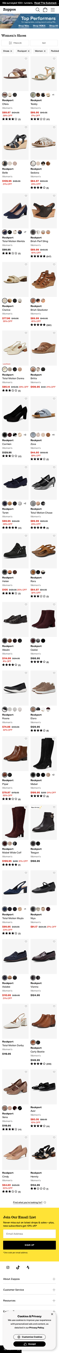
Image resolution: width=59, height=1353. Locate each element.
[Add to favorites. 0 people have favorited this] (26, 59)
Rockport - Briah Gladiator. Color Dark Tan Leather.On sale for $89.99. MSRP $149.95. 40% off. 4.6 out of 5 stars (44, 294)
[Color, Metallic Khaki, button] (43, 232)
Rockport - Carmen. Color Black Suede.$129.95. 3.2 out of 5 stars (15, 428)
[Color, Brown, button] (48, 163)
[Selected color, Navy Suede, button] (4, 909)
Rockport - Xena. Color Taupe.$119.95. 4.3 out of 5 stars (15, 1100)
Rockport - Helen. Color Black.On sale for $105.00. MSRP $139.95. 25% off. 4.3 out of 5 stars (15, 565)
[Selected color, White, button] (33, 163)
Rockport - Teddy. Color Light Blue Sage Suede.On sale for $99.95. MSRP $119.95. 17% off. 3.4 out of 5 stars (44, 88)
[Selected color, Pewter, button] (33, 503)
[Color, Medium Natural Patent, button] (9, 503)
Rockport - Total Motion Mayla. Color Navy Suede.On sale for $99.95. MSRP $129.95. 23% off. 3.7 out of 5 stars (15, 902)
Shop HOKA (39, 25)
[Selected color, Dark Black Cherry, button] (33, 977)
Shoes (6, 51)
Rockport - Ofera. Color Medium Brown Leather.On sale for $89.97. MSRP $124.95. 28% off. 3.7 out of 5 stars (15, 88)
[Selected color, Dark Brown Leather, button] (33, 843)
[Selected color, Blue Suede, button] (33, 434)
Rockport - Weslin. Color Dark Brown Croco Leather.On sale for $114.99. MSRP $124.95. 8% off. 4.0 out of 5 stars (15, 634)
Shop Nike (23, 25)
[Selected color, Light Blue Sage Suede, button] (33, 94)
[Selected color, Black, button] (4, 572)
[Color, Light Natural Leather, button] (19, 909)
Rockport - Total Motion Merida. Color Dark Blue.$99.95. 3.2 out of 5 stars (15, 225)
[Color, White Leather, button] (43, 709)
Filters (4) (18, 43)
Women (39, 51)
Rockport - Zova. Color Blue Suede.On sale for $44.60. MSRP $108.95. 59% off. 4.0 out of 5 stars (44, 428)
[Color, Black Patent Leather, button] (9, 232)
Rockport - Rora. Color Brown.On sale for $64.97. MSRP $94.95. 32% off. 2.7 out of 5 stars (44, 565)
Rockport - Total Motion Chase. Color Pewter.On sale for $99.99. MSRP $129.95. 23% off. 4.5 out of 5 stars (44, 497)
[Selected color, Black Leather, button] (4, 163)
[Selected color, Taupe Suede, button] (33, 709)
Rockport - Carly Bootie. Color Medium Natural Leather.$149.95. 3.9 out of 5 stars (44, 1035)
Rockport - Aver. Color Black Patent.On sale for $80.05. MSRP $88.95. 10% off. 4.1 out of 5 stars (44, 1100)
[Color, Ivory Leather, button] (38, 369)
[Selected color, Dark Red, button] (4, 843)
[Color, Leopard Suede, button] (38, 94)
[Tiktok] (17, 1267)
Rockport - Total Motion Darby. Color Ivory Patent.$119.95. (15, 1035)
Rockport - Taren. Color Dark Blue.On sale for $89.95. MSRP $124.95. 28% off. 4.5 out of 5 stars (15, 497)
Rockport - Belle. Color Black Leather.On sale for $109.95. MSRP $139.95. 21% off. (15, 157)
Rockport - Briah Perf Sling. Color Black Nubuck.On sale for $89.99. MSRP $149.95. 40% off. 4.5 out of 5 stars (44, 225)
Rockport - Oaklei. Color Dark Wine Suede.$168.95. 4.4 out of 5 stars (44, 634)
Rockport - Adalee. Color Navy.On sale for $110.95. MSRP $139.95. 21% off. (15, 969)
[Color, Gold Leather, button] (43, 434)
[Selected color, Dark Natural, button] (4, 774)
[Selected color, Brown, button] (33, 572)
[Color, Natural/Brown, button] (9, 300)
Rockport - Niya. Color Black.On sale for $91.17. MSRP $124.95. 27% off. (44, 902)
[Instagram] (7, 1267)
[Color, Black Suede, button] (43, 640)
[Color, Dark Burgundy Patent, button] (9, 909)
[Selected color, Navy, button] (4, 977)
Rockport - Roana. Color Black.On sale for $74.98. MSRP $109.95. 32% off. (15, 701)
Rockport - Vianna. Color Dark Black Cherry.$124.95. (44, 969)
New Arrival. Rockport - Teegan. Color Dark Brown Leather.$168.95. (44, 836)
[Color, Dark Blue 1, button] (19, 232)
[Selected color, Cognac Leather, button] (33, 369)
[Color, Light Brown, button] (9, 640)
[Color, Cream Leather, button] (9, 94)
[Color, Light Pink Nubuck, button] (38, 163)
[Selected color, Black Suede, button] (4, 434)
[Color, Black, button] (43, 163)
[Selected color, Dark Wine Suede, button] (33, 640)
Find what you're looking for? (27, 1202)
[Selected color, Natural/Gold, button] (4, 300)
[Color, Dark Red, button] (9, 434)
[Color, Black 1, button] (14, 300)
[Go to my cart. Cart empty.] (45, 10)
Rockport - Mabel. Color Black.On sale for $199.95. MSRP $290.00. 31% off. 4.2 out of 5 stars (44, 768)
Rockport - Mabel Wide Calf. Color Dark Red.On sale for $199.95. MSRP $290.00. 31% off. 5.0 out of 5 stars (15, 836)
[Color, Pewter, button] (38, 909)
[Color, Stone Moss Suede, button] (9, 369)
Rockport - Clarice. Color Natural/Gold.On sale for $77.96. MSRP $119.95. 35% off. (15, 294)
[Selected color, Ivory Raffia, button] (4, 369)
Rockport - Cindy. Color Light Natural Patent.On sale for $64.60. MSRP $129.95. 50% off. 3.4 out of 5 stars (15, 1164)
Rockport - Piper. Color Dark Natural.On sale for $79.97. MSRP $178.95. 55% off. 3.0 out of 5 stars (15, 768)
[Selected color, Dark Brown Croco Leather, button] (4, 640)
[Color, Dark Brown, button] (14, 572)
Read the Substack (45, 2)
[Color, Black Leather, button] (14, 94)
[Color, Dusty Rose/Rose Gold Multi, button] (19, 709)
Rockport (22, 51)
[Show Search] (37, 10)
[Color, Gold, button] (14, 232)
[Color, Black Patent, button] (14, 503)
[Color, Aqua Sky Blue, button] (9, 709)
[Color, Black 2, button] (43, 774)
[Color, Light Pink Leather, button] (14, 163)
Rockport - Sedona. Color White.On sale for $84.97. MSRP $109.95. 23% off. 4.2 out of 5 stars (44, 157)
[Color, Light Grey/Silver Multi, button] (14, 709)
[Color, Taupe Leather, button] (48, 232)
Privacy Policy (36, 1327)
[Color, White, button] (38, 232)
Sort (44, 43)
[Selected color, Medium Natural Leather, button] (33, 1042)
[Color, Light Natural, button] (19, 369)
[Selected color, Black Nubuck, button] (33, 232)
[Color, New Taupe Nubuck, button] (43, 300)
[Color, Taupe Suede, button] (38, 434)
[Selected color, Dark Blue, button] (4, 232)
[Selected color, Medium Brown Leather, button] (4, 94)
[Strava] (28, 1267)
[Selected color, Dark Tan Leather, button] (33, 300)
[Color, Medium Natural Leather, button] (48, 434)
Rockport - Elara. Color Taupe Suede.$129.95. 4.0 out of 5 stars (44, 701)
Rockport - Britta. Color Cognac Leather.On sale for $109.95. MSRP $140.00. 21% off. (44, 361)
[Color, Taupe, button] (48, 774)
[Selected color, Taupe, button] (4, 1108)
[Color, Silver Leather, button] (19, 503)
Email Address (14, 1233)
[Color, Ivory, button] (43, 572)
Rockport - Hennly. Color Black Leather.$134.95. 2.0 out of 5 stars (44, 1164)
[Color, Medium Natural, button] (19, 434)
